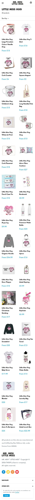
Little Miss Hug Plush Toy (7, 221)
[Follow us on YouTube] (17, 472)
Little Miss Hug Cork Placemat (7, 162)
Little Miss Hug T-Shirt (25, 40)
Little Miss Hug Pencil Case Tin (7, 193)
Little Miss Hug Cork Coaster (7, 74)
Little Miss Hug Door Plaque (7, 281)
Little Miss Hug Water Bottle (24, 369)
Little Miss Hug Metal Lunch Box (25, 425)
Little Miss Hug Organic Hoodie (8, 252)
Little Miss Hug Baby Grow (7, 369)
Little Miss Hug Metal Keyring (24, 281)
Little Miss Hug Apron (24, 252)
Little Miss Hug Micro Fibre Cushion (24, 163)
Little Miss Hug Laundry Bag (24, 397)
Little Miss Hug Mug (24, 133)
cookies (17, 492)
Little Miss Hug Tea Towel (26, 340)
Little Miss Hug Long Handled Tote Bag (26, 103)
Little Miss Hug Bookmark (24, 193)
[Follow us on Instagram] (12, 472)
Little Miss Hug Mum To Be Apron (8, 425)
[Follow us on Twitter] (8, 472)
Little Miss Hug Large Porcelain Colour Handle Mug (7, 43)
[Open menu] (3, 3)
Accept (6, 495)
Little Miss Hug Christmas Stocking (7, 310)
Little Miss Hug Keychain (24, 309)
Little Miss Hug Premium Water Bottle (25, 222)
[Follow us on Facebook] (3, 472)
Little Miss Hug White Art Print (7, 133)
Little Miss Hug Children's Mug (7, 102)
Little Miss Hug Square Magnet (25, 74)
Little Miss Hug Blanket (7, 397)
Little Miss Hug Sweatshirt (7, 340)
